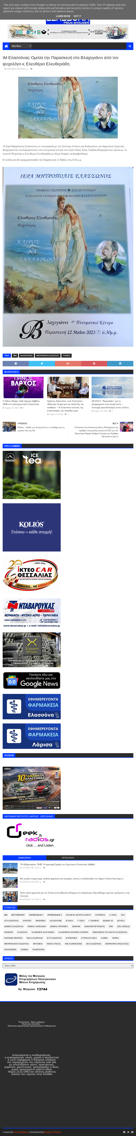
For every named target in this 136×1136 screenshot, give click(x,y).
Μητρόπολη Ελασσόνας (47, 355)
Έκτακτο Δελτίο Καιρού (78, 915)
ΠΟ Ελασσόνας (93, 944)
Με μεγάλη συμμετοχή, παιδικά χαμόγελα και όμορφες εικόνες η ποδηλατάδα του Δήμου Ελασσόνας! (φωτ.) (71, 878)
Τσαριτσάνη (38, 950)
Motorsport (18, 915)
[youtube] (132, 1132)
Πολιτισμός (10, 950)
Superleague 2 (54, 915)
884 (14, 355)
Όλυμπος (100, 915)
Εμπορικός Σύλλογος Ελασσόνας (110, 932)
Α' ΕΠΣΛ (113, 915)
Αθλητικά (40, 921)
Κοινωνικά (71, 938)
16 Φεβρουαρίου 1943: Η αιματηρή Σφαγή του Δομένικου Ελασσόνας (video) (57, 864)
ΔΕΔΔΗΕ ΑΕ (108, 921)
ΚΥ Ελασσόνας (54, 938)
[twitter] (128, 1132)
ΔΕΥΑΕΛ (121, 921)
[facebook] (124, 1132)
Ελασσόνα (22, 932)
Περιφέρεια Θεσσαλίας (117, 944)
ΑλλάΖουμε (56, 921)
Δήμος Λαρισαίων (37, 926)
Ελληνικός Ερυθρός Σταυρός (73, 932)
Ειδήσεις (8, 932)
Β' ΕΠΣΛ (69, 921)
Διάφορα (76, 926)
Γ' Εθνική (94, 921)
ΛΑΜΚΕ (104, 938)
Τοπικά (66, 355)
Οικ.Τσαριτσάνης (73, 944)
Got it (77, 16)
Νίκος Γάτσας (54, 944)
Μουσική (37, 944)
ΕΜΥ (111, 926)
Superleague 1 (36, 915)
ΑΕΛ (123, 915)
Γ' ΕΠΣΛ (81, 921)
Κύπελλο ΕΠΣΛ (89, 938)
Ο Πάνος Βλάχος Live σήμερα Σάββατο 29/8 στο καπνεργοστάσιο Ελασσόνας (21, 403)
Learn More (63, 16)
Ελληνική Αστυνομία (43, 932)
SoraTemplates (21, 1132)
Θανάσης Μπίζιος (13, 938)
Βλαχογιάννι (26, 355)
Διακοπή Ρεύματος (94, 926)
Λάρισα (115, 938)
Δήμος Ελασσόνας (13, 926)
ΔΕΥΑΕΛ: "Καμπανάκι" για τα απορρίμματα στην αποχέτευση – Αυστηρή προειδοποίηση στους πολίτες (110, 404)
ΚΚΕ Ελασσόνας (35, 938)
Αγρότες (27, 921)
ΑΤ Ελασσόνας (11, 921)
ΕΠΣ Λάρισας (123, 926)
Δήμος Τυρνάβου (59, 926)
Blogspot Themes (52, 1132)
